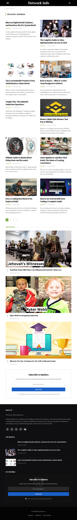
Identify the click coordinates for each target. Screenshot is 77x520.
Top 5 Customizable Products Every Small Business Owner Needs (20, 82)
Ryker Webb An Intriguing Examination (24, 316)
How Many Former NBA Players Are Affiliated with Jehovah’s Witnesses (36, 270)
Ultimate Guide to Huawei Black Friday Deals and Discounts (19, 159)
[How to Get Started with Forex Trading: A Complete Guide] (55, 187)
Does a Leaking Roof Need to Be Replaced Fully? (19, 200)
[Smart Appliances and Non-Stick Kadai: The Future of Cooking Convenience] (55, 146)
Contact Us (38, 515)
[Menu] (8, 3)
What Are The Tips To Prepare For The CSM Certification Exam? (32, 361)
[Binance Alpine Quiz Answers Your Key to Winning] (55, 107)
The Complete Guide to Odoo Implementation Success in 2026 (53, 41)
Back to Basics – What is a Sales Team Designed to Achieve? (53, 82)
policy (43, 499)
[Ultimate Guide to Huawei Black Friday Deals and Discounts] (21, 146)
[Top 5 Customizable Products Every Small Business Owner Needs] (21, 69)
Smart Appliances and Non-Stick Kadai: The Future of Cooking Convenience (53, 160)
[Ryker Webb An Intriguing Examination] (38, 294)
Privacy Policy (49, 394)
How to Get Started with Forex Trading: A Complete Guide (52, 200)
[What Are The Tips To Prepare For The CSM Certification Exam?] (38, 340)
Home (7, 8)
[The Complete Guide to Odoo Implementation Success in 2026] (55, 28)
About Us (30, 515)
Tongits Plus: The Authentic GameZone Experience (17, 103)
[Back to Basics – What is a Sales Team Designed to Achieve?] (55, 69)
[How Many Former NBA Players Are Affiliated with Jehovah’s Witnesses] (38, 249)
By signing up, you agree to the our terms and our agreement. (39, 394)
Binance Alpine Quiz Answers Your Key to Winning (54, 120)
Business (8, 28)
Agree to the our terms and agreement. (39, 499)
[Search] (69, 3)
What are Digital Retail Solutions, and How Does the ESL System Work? (21, 24)
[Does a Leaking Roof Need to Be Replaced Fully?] (21, 187)
